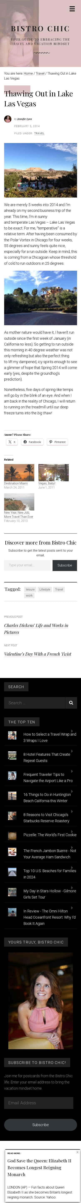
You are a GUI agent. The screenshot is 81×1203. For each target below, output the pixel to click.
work (29, 595)
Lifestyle (44, 589)
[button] (40, 170)
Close (77, 1152)
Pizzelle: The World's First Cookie (50, 835)
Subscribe (65, 565)
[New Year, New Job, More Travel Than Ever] (19, 502)
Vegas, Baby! (46, 483)
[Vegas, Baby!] (53, 472)
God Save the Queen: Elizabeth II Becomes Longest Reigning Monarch (39, 1167)
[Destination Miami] (19, 472)
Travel (39, 133)
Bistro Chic (40, 28)
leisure (30, 589)
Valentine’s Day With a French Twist (37, 654)
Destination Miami (16, 483)
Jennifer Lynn (24, 119)
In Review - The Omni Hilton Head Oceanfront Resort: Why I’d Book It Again (49, 917)
